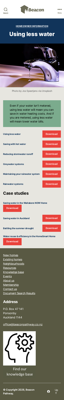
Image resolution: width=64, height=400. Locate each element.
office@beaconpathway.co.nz (23, 324)
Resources (9, 268)
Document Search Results (19, 293)
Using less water (12, 134)
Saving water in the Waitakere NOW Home (25, 203)
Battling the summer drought (18, 228)
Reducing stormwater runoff (18, 154)
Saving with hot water (14, 144)
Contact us (10, 289)
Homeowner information (32, 26)
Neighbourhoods (13, 263)
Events (7, 276)
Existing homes (12, 259)
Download (52, 133)
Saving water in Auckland (16, 218)
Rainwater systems (13, 184)
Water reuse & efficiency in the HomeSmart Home (29, 236)
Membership (11, 284)
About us (8, 280)
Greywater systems (13, 164)
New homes (10, 255)
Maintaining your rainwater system (21, 174)
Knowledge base (13, 272)
